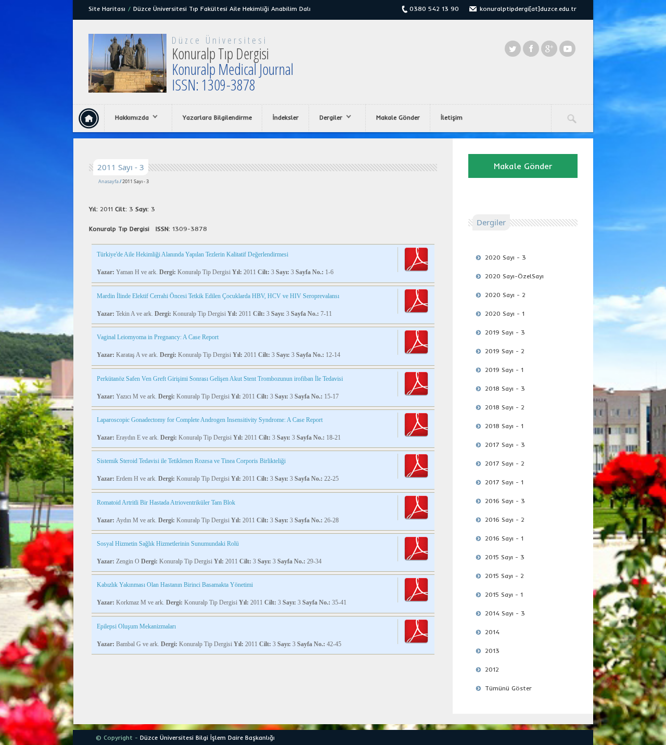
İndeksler (286, 117)
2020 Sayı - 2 (505, 295)
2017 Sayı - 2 (504, 463)
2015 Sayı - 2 (504, 576)
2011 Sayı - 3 (135, 181)
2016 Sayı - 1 (504, 538)
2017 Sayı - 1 (504, 482)
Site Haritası (106, 8)
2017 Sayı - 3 (505, 444)
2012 (492, 669)
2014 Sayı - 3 (505, 613)
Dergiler (325, 117)
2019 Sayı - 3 (505, 332)
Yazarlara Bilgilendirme (217, 117)
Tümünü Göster (508, 688)
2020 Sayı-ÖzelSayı (514, 276)
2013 (492, 650)
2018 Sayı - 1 (504, 426)
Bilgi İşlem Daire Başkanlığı (235, 737)
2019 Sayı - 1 (504, 370)
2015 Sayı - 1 (504, 594)
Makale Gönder (398, 117)
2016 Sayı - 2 (504, 519)
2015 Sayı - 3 (504, 557)
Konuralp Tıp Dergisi (232, 69)
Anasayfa (108, 181)
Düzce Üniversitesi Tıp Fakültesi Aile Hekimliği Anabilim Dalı (222, 8)
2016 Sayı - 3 (505, 501)
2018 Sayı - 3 (505, 388)
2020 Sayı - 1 (504, 313)
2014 (492, 632)
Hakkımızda (127, 117)
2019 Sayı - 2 (504, 351)
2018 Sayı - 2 (504, 407)
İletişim (452, 117)
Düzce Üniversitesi (219, 40)
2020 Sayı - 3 (505, 257)
